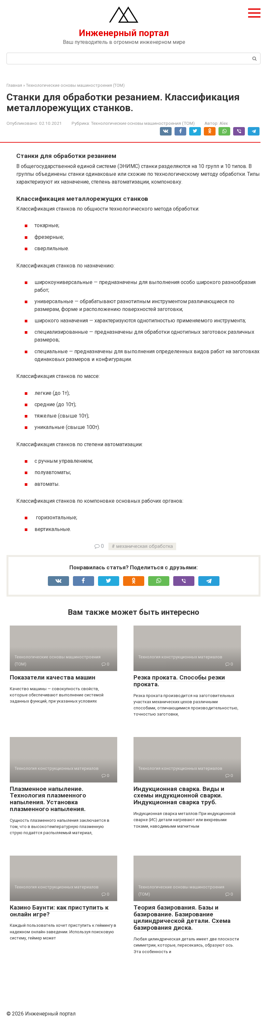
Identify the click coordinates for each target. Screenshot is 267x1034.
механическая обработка (144, 546)
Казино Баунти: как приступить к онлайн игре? (59, 911)
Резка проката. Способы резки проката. (179, 681)
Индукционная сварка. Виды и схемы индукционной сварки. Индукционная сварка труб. (179, 795)
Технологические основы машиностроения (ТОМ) (143, 123)
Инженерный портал (124, 33)
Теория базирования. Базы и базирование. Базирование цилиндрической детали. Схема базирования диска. (182, 918)
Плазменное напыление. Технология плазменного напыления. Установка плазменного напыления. (48, 799)
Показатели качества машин (52, 677)
